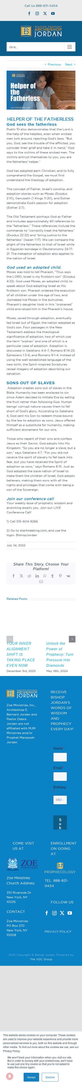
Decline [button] (50, 1077)
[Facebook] (47, 933)
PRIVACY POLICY (58, 951)
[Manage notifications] (9, 1076)
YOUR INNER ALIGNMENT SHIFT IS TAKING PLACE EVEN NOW (21, 654)
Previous (54, 64)
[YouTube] (70, 933)
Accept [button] (31, 1077)
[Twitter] (62, 933)
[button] (10, 639)
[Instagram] (54, 933)
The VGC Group (41, 979)
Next (68, 64)
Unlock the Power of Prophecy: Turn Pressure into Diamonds (60, 654)
